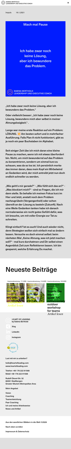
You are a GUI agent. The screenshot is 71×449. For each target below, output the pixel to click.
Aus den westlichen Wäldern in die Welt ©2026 (26, 422)
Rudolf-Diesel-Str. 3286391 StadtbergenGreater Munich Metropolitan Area (21, 381)
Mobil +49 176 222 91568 (17, 373)
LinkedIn (15, 331)
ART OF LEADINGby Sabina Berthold (21, 320)
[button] (68, 3)
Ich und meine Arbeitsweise (18, 405)
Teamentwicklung (13, 399)
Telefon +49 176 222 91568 (17, 370)
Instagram (16, 337)
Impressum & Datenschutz (17, 431)
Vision (8, 393)
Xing (14, 326)
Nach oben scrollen (14, 426)
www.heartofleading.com (17, 366)
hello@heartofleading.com (17, 362)
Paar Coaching (12, 402)
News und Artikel (13, 408)
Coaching (10, 396)
